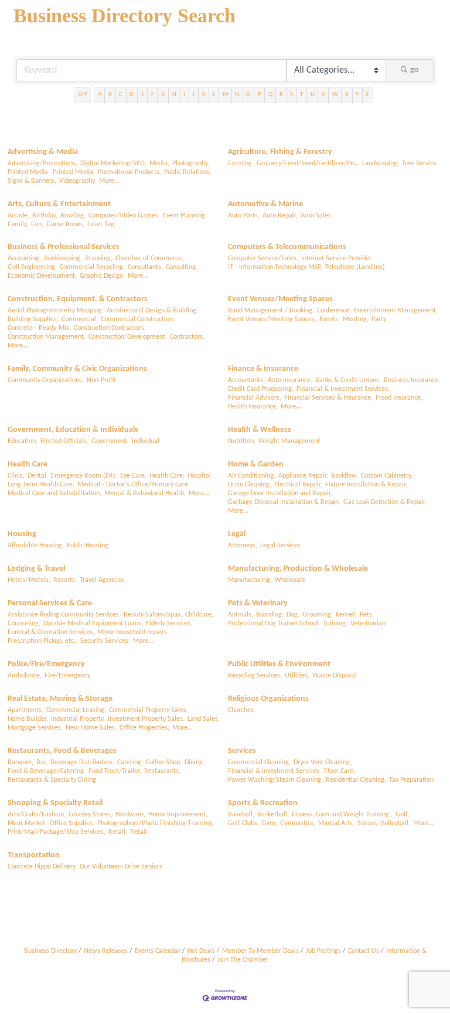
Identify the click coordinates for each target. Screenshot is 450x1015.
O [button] (248, 94)
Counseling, (24, 623)
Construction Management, (47, 336)
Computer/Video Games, (124, 215)
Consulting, (181, 267)
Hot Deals (201, 951)
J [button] (193, 94)
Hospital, (200, 475)
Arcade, (18, 215)
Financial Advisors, (254, 397)
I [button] (184, 94)
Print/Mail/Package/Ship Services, (56, 832)
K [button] (204, 94)
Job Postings (323, 951)
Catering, (130, 762)
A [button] (99, 94)
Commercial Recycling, (92, 267)
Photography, (190, 163)
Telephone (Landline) (355, 267)
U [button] (313, 94)
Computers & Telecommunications (287, 247)
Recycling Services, (255, 675)
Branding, (98, 258)
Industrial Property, (78, 719)
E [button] (142, 94)
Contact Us (363, 951)
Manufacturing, (250, 580)
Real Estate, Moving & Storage (60, 698)
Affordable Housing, (36, 545)
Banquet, (20, 762)
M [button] (225, 94)
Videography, (77, 181)
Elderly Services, (169, 623)
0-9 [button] (83, 94)
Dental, (38, 475)
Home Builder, (28, 719)
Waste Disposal (334, 675)
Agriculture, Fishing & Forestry (280, 152)
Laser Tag (100, 224)
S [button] (291, 94)
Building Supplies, (33, 319)
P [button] (259, 94)
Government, (110, 441)
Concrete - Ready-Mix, (39, 328)
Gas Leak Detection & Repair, (385, 502)
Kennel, (346, 614)
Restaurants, (162, 771)
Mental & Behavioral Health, (145, 493)
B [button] (110, 94)
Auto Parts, (244, 215)
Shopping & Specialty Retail (55, 803)
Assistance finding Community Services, (64, 614)
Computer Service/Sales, (263, 258)
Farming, (241, 163)
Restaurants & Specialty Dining (52, 780)
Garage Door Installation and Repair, (280, 493)
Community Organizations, (46, 380)
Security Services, (105, 641)
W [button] (335, 94)
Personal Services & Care (50, 603)
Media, (159, 163)
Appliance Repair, (303, 475)
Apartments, (25, 710)
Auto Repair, (280, 215)
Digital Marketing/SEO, (113, 163)
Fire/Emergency (67, 675)
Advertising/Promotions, (42, 163)
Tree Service (419, 163)
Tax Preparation (411, 780)
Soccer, (367, 823)
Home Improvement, (177, 814)
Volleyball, (395, 823)
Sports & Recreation (263, 803)
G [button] (163, 94)
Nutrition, (241, 441)
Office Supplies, (72, 823)
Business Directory (50, 951)
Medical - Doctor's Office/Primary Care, (133, 484)
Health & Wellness (259, 429)
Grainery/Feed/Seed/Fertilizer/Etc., (308, 163)
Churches (241, 710)
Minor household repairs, (133, 632)
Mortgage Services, (35, 727)
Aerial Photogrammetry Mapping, (56, 310)
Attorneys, (242, 545)
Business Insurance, (412, 380)
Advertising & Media (43, 152)
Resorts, (65, 580)
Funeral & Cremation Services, (51, 632)
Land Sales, (204, 719)
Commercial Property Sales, (148, 710)
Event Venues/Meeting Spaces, (272, 319)
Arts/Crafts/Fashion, (37, 814)
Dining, (194, 762)
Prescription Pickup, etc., (42, 641)
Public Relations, (188, 172)
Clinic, (16, 475)
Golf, (402, 814)
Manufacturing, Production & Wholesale (298, 568)
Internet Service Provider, (337, 258)
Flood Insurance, (399, 397)
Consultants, (145, 267)
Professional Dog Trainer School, (274, 623)
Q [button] (270, 94)
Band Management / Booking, (271, 310)
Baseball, (241, 814)
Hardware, (130, 814)
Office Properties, (144, 727)
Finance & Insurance (263, 369)
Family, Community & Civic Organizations (77, 369)
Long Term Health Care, (41, 484)
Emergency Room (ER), (84, 475)
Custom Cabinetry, (386, 475)
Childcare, (199, 614)
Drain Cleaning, (249, 484)
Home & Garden (256, 464)
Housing (22, 534)
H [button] (174, 94)
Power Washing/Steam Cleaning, (275, 780)
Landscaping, (380, 163)
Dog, (293, 614)
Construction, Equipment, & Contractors (78, 299)
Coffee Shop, (164, 762)
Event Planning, (185, 215)
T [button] (301, 94)
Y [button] (357, 94)
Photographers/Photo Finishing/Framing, (155, 823)
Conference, (334, 310)
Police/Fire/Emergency (46, 664)
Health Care (27, 464)
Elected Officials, (64, 441)
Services (242, 751)
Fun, (37, 224)
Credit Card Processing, (261, 389)
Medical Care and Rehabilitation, (54, 493)
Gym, (269, 823)
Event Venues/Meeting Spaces (280, 299)
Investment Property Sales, (146, 719)
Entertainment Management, (396, 310)
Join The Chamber (242, 959)
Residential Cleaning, (356, 780)
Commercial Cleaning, (259, 762)
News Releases (106, 951)
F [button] (152, 94)
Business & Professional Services (64, 247)
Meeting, (356, 319)
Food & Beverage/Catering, (47, 771)
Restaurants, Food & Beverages (62, 751)
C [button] (120, 94)
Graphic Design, (102, 276)
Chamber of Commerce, (149, 258)
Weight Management (289, 441)
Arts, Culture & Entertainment (59, 204)
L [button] (214, 94)
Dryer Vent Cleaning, (323, 762)
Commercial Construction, (138, 319)
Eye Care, (133, 475)
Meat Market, (27, 823)
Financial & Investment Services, (343, 389)
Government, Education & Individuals (73, 429)
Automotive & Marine (265, 204)
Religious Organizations (268, 698)
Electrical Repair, (298, 484)
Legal (237, 534)
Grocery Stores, (90, 814)
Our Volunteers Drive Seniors (121, 866)
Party (378, 319)
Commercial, (80, 319)
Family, (18, 224)
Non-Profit (101, 380)
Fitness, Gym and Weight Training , (342, 814)
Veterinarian (368, 623)
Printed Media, (29, 172)
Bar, (41, 762)
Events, (329, 319)
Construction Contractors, (110, 328)
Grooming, (317, 614)
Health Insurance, (253, 406)
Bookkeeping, (63, 258)
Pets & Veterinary (258, 603)
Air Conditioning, (251, 475)
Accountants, (246, 380)
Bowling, (73, 215)
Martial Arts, (336, 823)
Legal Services (280, 545)
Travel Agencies (102, 580)
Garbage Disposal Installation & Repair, (284, 502)
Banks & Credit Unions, (348, 380)
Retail (138, 832)
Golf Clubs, (243, 823)
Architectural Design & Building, (152, 310)
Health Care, (167, 475)
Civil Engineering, (32, 267)
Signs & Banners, (32, 181)
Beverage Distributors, (82, 762)
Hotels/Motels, (29, 580)
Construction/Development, (127, 336)
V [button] (323, 94)
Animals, (240, 614)
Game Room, (65, 224)
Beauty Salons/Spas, (153, 614)
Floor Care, (339, 771)
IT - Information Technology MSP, (275, 267)
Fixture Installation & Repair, (366, 484)
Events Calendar (157, 951)
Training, (335, 623)
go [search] (414, 70)
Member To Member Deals (260, 951)
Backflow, (344, 475)
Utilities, (297, 675)
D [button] (131, 94)
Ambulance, (25, 675)
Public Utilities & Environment (279, 664)
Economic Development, (42, 276)
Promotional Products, (129, 172)
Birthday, (44, 215)
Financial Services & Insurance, (328, 397)
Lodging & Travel (36, 568)
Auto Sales (316, 215)
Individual (145, 441)
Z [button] (367, 94)
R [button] (281, 94)
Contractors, (187, 336)
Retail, (117, 832)
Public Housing (87, 545)
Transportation (34, 855)
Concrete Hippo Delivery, (42, 866)
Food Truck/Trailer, (114, 771)
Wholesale (290, 580)
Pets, (367, 614)
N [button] (237, 94)
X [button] (347, 94)
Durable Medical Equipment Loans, (93, 623)
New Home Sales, (91, 727)
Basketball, (273, 814)
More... (109, 181)
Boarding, (270, 614)
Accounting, (24, 258)
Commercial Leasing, (76, 710)
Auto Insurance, (290, 380)
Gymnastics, (297, 823)
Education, (23, 441)
